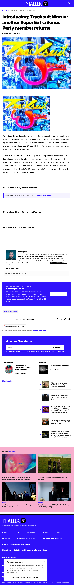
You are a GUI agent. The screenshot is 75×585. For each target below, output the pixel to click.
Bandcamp (58, 156)
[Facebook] (20, 273)
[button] (4, 3)
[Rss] (25, 273)
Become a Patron (58, 294)
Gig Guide (39, 582)
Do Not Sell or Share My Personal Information (25, 577)
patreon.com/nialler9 (12, 268)
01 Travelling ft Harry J (13, 212)
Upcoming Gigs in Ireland (26, 538)
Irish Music (5, 10)
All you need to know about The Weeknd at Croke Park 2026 (60, 397)
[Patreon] (14, 273)
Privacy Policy (52, 351)
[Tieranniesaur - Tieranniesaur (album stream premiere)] (19, 367)
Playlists (14, 582)
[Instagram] (6, 273)
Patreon (59, 533)
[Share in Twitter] (61, 319)
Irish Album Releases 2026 (52, 538)
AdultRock (41, 142)
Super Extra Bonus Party (28, 10)
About (16, 533)
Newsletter (31, 533)
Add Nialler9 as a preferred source (15, 326)
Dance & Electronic (10, 311)
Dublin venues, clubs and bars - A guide (16, 544)
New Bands (14, 10)
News (3, 582)
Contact (45, 533)
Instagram (6, 538)
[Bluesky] (17, 273)
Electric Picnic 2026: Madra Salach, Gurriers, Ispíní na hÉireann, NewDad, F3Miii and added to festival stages (61, 434)
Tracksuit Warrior (25, 146)
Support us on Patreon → (45, 195)
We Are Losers (12, 142)
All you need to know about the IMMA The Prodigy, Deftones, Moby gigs (60, 384)
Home (4, 533)
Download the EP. (27, 172)
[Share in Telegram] (65, 319)
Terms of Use (61, 351)
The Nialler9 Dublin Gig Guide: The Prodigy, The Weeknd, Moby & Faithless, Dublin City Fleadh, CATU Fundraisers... (61, 409)
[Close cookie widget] (44, 561)
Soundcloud (8, 159)
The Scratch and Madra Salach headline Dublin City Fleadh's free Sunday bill (61, 421)
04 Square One (9, 227)
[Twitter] (22, 273)
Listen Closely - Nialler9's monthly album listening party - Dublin (24, 550)
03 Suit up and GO (11, 187)
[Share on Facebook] (57, 319)
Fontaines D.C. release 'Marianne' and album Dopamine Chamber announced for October (16, 478)
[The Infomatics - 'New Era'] (54, 367)
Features (33, 582)
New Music (20, 582)
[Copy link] (69, 319)
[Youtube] (9, 273)
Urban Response (59, 142)
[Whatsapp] (11, 273)
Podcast (9, 582)
